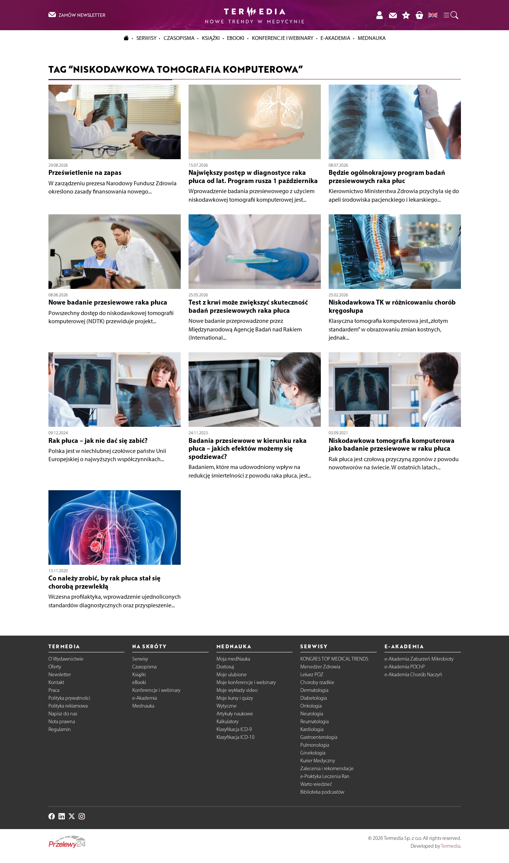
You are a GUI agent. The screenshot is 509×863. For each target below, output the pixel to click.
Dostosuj (225, 667)
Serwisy (140, 659)
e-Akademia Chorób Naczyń (413, 674)
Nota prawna (61, 721)
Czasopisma (144, 667)
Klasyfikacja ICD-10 (235, 737)
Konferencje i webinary (156, 690)
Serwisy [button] (146, 38)
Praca (53, 690)
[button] (450, 15)
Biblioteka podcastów (322, 792)
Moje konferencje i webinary (246, 682)
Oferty (54, 667)
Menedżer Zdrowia (320, 667)
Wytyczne (226, 706)
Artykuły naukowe (234, 714)
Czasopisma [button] (179, 38)
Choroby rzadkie (317, 682)
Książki (211, 38)
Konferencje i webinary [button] (282, 38)
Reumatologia (314, 721)
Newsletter (59, 674)
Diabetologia (313, 698)
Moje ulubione (231, 674)
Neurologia (311, 714)
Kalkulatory (227, 721)
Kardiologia (311, 729)
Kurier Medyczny (317, 761)
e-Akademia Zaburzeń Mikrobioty (419, 659)
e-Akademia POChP (405, 667)
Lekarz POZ (311, 674)
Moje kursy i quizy (234, 698)
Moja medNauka (233, 659)
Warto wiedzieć (316, 784)
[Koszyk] (419, 15)
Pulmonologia (314, 745)
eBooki (235, 38)
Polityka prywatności (69, 698)
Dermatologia (314, 690)
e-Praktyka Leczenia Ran (325, 776)
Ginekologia (312, 753)
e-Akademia (144, 698)
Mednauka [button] (372, 38)
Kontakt (56, 682)
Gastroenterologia (318, 737)
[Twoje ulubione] (406, 15)
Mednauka (143, 706)
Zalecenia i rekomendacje (327, 768)
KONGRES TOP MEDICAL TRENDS (334, 659)
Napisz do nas (62, 714)
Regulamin (59, 729)
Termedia (450, 846)
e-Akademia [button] (335, 38)
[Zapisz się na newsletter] (393, 15)
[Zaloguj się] (379, 15)
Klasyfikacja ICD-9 (234, 729)
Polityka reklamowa (68, 706)
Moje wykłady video (236, 690)
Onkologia (311, 706)
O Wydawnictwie (65, 659)
